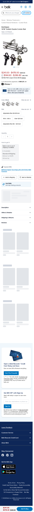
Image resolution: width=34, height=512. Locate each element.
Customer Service (7, 433)
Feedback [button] (15, 494)
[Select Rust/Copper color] (17, 104)
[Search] (3, 13)
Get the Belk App (7, 462)
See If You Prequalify (11, 373)
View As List (25, 100)
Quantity (4, 133)
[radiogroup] (16, 118)
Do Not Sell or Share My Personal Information (16, 490)
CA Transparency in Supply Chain (13, 492)
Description (5, 207)
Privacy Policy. (14, 411)
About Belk (5, 443)
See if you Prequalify (18, 92)
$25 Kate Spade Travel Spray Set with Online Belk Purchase (16, 170)
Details (24, 77)
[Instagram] (12, 455)
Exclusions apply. (23, 411)
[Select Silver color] (8, 104)
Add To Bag (24, 509)
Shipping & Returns (8, 217)
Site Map (26, 492)
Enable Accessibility (24, 485)
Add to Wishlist (26, 177)
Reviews (4, 222)
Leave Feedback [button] (7, 427)
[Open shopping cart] (30, 7)
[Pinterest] (7, 455)
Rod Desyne (5, 27)
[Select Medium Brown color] (13, 104)
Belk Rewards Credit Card (10, 438)
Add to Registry (10, 177)
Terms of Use (11, 483)
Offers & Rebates (7, 212)
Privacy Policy (21, 483)
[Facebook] (3, 455)
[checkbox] (2, 75)
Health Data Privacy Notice (9, 485)
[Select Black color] (4, 104)
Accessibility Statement (16, 487)
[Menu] (2, 7)
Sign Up (7, 406)
